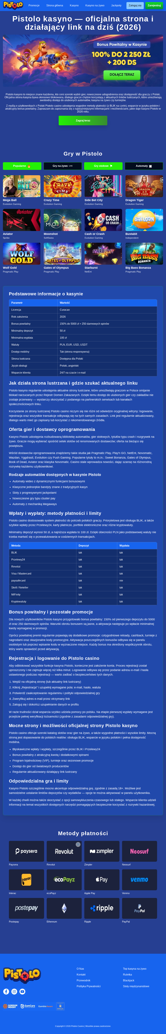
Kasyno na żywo (94, 5)
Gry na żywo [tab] (63, 166)
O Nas (80, 968)
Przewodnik (83, 980)
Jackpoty (116, 5)
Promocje (34, 5)
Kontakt (81, 974)
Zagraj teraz (83, 120)
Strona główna (54, 5)
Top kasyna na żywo (134, 968)
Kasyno (74, 5)
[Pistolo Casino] (13, 5)
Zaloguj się (135, 5)
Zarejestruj (154, 5)
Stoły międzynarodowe (136, 986)
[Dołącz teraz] (83, 61)
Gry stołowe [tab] (103, 166)
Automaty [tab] (144, 166)
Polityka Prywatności (89, 986)
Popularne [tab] (22, 166)
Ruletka (127, 974)
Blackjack (128, 980)
